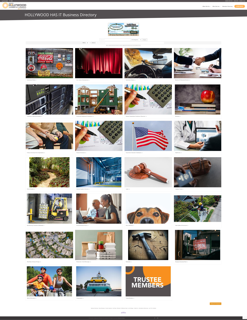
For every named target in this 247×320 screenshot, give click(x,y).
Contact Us (136, 308)
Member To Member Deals (122, 308)
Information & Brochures (143, 308)
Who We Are (216, 6)
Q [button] (128, 45)
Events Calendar (109, 308)
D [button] (112, 45)
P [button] (127, 45)
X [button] (137, 45)
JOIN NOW (239, 6)
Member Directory (227, 6)
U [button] (133, 45)
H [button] (117, 45)
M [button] (123, 45)
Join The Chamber (152, 308)
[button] (215, 303)
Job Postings (130, 308)
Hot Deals (114, 308)
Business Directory (94, 308)
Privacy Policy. (121, 318)
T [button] (132, 45)
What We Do (206, 6)
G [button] (116, 45)
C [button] (111, 45)
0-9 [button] (106, 45)
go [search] (145, 39)
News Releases (102, 308)
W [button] (136, 45)
